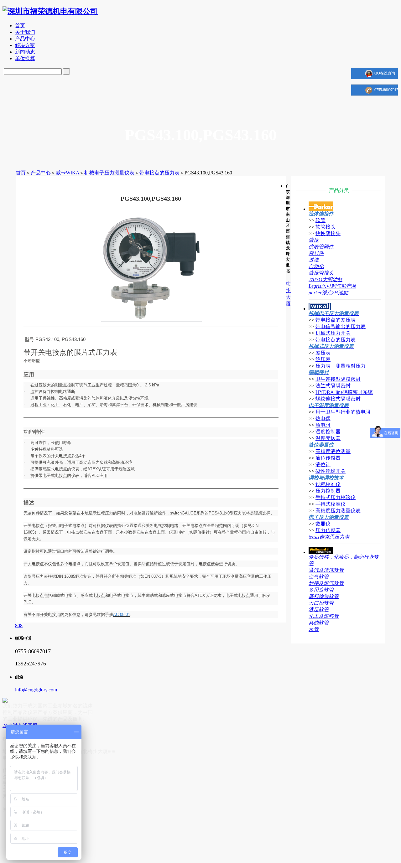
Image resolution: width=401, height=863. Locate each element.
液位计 (323, 464)
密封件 (316, 253)
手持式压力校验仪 (335, 497)
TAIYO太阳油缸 (325, 279)
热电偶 (323, 418)
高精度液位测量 (333, 451)
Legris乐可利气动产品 (332, 286)
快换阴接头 (328, 233)
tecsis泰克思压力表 (329, 537)
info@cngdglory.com (36, 689)
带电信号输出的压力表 (340, 326)
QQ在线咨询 (384, 73)
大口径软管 (321, 603)
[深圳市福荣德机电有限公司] (50, 11)
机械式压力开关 (333, 333)
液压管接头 (321, 273)
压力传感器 (328, 530)
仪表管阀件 (321, 246)
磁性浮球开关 (330, 471)
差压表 (323, 352)
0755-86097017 (386, 90)
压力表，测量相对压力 (340, 366)
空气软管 (319, 576)
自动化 (316, 266)
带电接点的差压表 (335, 320)
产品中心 (25, 38)
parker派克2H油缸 (328, 292)
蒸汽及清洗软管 (326, 570)
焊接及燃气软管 (326, 583)
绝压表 (323, 359)
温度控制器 (328, 431)
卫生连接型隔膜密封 (338, 379)
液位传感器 (328, 458)
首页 (20, 25)
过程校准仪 (328, 484)
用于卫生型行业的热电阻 (343, 412)
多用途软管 (321, 589)
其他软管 (319, 622)
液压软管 (319, 609)
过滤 (314, 259)
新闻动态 (25, 51)
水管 (314, 629)
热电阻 (323, 425)
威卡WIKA (67, 172)
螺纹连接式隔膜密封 (338, 398)
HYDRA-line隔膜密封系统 (344, 392)
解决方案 (25, 45)
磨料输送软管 (324, 596)
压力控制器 (328, 491)
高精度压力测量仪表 (338, 510)
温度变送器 (328, 438)
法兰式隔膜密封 (333, 385)
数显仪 (323, 523)
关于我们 (25, 32)
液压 (314, 240)
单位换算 (25, 58)
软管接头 (325, 227)
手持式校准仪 (330, 504)
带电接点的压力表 (159, 172)
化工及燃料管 (324, 616)
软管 (320, 220)
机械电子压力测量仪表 (109, 172)
